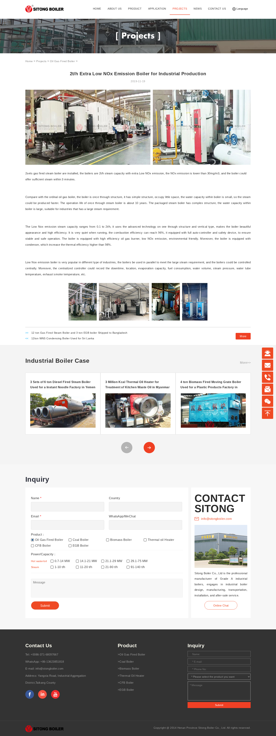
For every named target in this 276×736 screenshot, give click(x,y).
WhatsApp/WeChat (122, 516)
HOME (97, 8)
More (243, 336)
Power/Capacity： (44, 554)
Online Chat (221, 605)
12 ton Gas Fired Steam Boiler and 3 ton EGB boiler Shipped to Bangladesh (79, 332)
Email (36, 516)
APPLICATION (157, 8)
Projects (41, 61)
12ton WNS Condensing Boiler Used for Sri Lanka (62, 338)
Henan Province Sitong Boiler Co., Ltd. (201, 727)
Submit (219, 705)
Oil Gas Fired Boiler (62, 61)
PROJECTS (180, 8)
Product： (38, 534)
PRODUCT (135, 8)
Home (29, 61)
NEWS (198, 8)
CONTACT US (217, 8)
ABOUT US (115, 8)
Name (36, 498)
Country (114, 498)
